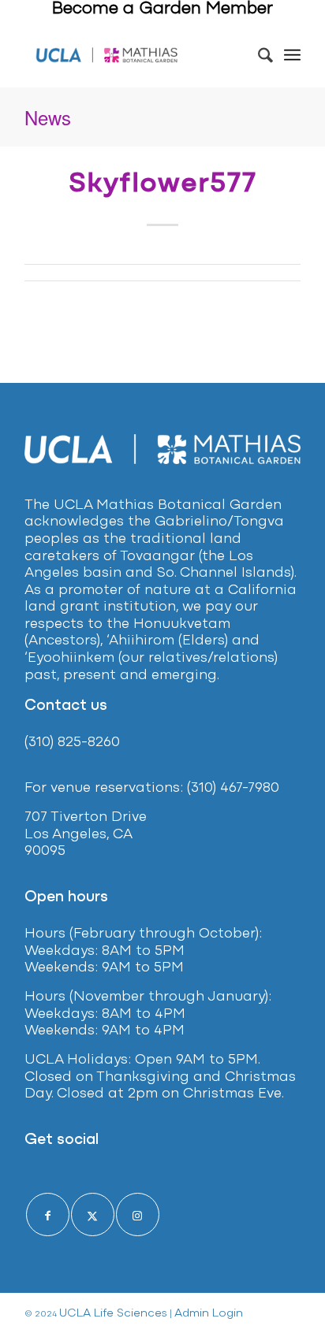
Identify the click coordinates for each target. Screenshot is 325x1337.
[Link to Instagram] (137, 1214)
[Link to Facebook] (47, 1214)
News (47, 117)
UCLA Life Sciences (113, 1314)
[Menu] (292, 55)
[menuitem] (257, 55)
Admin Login (208, 1314)
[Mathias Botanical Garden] (107, 55)
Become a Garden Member (162, 9)
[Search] (257, 55)
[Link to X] (92, 1214)
